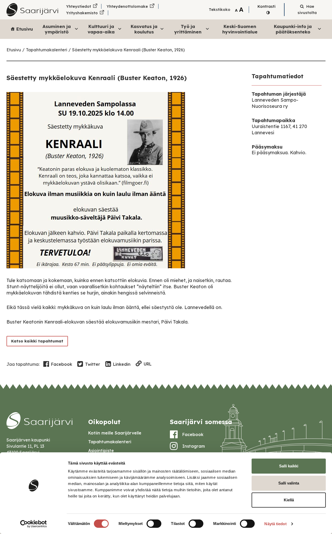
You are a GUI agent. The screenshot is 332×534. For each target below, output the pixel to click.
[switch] (154, 523)
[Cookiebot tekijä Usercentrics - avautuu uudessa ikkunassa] (33, 524)
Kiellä (289, 500)
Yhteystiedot (78, 6)
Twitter (92, 364)
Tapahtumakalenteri (46, 49)
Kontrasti (266, 6)
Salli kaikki (288, 466)
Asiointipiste (101, 450)
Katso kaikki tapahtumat (37, 341)
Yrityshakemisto (82, 12)
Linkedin (121, 364)
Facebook (61, 364)
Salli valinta (288, 483)
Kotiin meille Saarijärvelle (114, 432)
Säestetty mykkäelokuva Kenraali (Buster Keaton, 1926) (128, 49)
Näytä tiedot (275, 524)
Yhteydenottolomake (127, 6)
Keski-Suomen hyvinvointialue (240, 29)
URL (147, 364)
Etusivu (24, 29)
